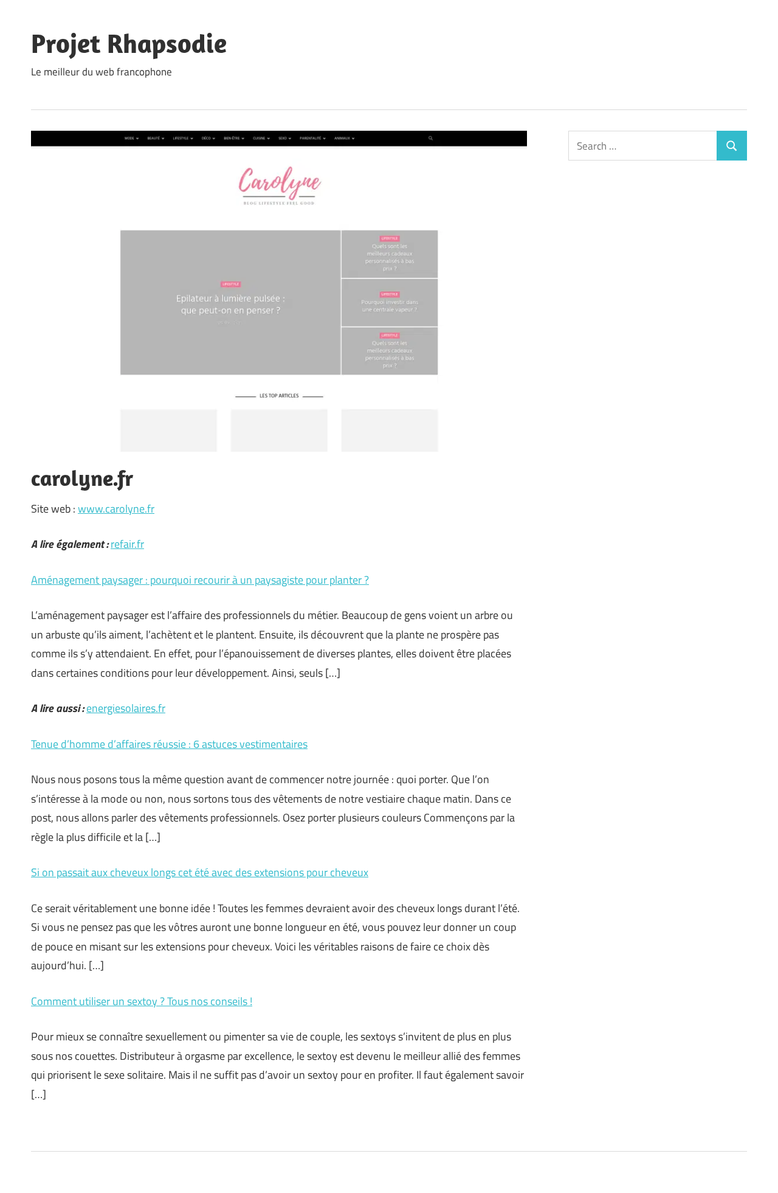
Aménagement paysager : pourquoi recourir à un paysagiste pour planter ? (200, 580)
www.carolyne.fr (116, 508)
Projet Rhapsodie (129, 43)
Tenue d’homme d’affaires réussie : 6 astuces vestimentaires (169, 744)
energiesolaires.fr (125, 708)
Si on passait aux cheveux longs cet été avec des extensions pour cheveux (199, 872)
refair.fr (127, 544)
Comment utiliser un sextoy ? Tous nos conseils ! (141, 1001)
